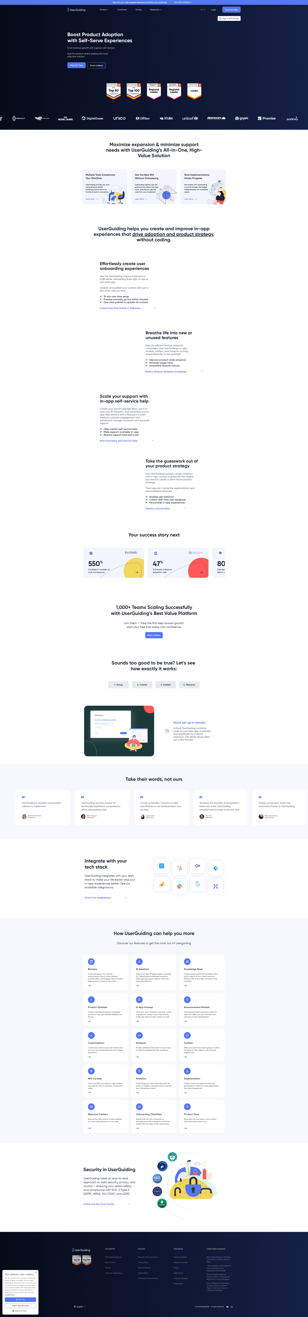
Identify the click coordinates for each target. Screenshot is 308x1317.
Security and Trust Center (147, 1257)
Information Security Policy (148, 1278)
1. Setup (118, 684)
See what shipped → (183, 2)
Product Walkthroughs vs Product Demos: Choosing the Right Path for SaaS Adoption (218, 1276)
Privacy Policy (143, 1262)
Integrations (178, 1284)
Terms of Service (144, 1268)
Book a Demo (96, 65)
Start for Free (231, 9)
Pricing (107, 1268)
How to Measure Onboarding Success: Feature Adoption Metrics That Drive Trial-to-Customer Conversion (218, 1286)
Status (176, 1268)
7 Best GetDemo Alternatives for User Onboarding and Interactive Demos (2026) (219, 1268)
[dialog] (4, 1313)
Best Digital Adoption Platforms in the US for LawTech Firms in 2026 (219, 1259)
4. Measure (189, 684)
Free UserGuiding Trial (113, 1257)
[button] (202, 10)
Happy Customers (181, 1262)
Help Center (178, 1273)
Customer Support (181, 1278)
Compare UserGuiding (113, 1273)
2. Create (142, 684)
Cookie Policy (143, 1273)
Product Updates (180, 1257)
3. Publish (166, 684)
